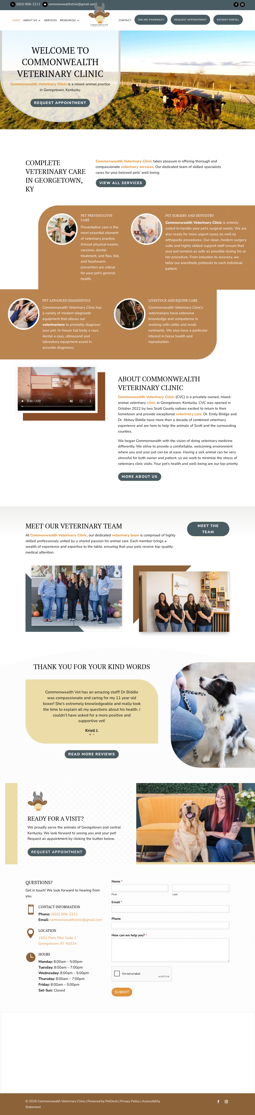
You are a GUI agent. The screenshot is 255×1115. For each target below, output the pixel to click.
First (114, 894)
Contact (125, 20)
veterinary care (189, 414)
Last (175, 894)
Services (50, 20)
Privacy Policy (130, 1101)
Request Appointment (190, 19)
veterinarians (53, 324)
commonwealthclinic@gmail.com (76, 919)
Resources (68, 20)
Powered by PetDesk (102, 1101)
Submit (122, 992)
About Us (30, 20)
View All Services (120, 183)
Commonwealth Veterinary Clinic (38, 84)
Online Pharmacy (151, 19)
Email (117, 902)
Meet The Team (208, 528)
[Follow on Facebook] (236, 4)
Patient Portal (228, 19)
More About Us (140, 476)
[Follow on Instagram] (242, 4)
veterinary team (125, 535)
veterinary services (137, 166)
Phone (116, 919)
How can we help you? (129, 935)
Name (117, 881)
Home (16, 20)
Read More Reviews (91, 754)
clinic (151, 402)
